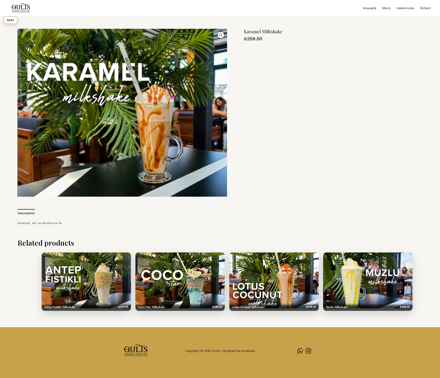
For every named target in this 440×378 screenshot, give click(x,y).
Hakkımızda (405, 8)
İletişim (425, 8)
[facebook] (300, 351)
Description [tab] (26, 213)
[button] (221, 35)
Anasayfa (369, 8)
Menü (386, 8)
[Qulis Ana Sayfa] (136, 351)
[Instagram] (308, 351)
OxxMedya (248, 351)
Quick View (86, 281)
